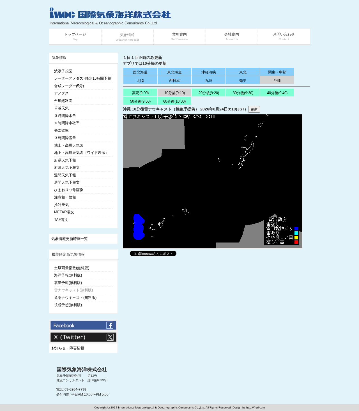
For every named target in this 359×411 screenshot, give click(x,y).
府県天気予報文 (67, 167)
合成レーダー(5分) (69, 86)
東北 (243, 72)
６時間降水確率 (67, 123)
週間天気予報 (65, 175)
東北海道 (174, 72)
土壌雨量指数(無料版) (71, 268)
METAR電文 (64, 212)
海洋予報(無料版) (68, 275)
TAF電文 (61, 220)
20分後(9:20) (209, 93)
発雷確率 (61, 130)
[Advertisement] (243, 16)
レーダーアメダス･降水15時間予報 (82, 78)
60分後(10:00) (174, 101)
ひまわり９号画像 (68, 190)
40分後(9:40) (277, 93)
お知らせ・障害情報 (67, 348)
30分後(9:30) (243, 93)
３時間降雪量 (65, 138)
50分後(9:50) (140, 101)
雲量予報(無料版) (68, 283)
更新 (254, 109)
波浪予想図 (63, 71)
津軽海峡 (208, 72)
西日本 (174, 80)
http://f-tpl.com (255, 407)
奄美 (243, 80)
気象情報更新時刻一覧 (69, 239)
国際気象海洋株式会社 (82, 369)
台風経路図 (63, 101)
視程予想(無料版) (68, 305)
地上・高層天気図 (68, 145)
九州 (208, 80)
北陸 (140, 80)
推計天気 (61, 205)
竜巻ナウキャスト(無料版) (75, 297)
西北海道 (140, 72)
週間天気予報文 (67, 182)
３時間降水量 (65, 116)
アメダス (61, 93)
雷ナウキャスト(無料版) (73, 290)
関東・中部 (277, 72)
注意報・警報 (65, 197)
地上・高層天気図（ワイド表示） (81, 153)
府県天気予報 (65, 160)
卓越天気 (61, 108)
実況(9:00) (140, 93)
